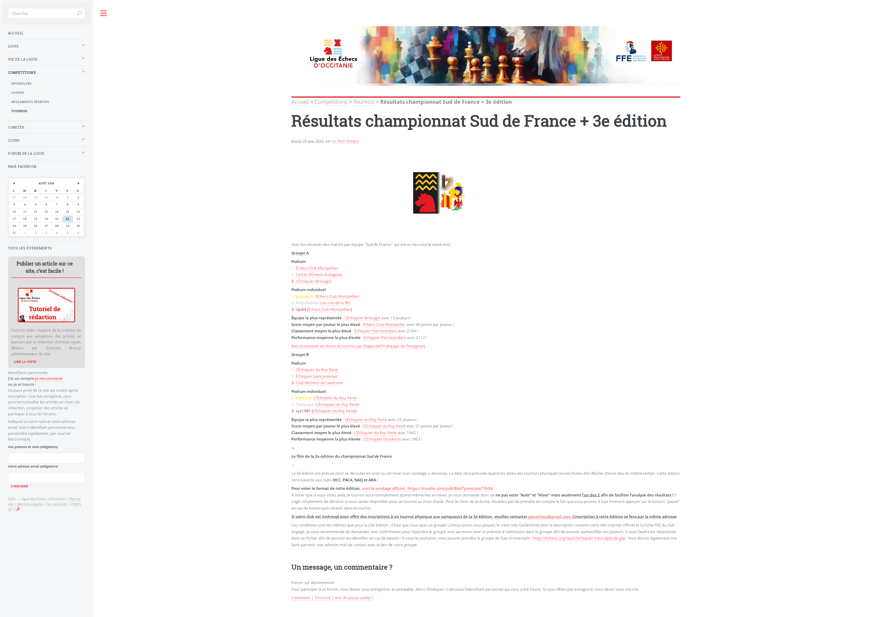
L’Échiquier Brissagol (313, 281)
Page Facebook (22, 166)
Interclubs (21, 83)
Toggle (103, 13)
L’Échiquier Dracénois (382, 439)
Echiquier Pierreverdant (375, 330)
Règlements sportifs (30, 102)
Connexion (301, 597)
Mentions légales (30, 504)
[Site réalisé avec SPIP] (17, 509)
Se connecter (57, 504)
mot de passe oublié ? (353, 597)
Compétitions (331, 101)
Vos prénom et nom (33, 447)
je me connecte (48, 378)
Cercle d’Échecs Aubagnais (319, 274)
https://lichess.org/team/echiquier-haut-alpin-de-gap (579, 538)
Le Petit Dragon (345, 141)
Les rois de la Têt (335, 302)
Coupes (17, 92)
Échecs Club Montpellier (317, 268)
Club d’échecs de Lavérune (319, 382)
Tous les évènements (30, 248)
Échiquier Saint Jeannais (317, 376)
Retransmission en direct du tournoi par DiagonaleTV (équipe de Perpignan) (358, 346)
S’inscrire (323, 597)
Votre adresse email (33, 466)
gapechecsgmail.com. (550, 516)
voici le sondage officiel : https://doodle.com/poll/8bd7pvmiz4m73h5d (427, 488)
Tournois (363, 101)
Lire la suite (25, 362)
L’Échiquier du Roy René (317, 369)
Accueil (300, 101)
